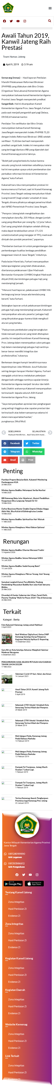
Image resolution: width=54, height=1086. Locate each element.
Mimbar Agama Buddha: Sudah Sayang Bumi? (21, 566)
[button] (50, 8)
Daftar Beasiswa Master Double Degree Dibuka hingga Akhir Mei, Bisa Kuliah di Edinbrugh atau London (25, 510)
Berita (17, 619)
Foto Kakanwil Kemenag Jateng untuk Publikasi (22, 625)
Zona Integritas (16, 902)
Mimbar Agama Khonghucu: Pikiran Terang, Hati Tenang (26, 574)
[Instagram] (25, 21)
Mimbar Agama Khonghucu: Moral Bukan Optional (23, 527)
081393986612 (16, 863)
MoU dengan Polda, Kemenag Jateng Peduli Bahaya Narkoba (31, 737)
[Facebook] (5, 21)
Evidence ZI (14, 915)
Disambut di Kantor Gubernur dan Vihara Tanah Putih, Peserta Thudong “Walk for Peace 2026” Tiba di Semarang (27, 596)
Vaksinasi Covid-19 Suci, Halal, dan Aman (33, 674)
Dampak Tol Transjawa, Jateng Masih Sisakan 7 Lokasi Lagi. (31, 768)
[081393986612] (5, 863)
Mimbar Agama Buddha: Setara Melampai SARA (22, 558)
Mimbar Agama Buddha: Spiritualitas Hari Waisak (23, 519)
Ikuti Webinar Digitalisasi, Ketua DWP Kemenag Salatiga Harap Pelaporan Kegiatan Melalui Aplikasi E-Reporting (32, 637)
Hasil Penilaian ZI (17, 908)
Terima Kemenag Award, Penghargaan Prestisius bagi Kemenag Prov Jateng (31, 799)
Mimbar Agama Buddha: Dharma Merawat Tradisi (23, 550)
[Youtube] (18, 21)
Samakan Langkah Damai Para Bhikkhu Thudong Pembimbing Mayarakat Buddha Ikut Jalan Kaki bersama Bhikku (26, 584)
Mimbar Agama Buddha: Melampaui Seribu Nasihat (23, 490)
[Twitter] (11, 21)
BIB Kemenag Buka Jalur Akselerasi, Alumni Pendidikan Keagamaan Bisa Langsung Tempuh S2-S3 (25, 499)
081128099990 (16, 853)
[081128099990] (5, 853)
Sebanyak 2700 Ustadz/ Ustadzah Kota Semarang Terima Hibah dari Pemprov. (32, 706)
